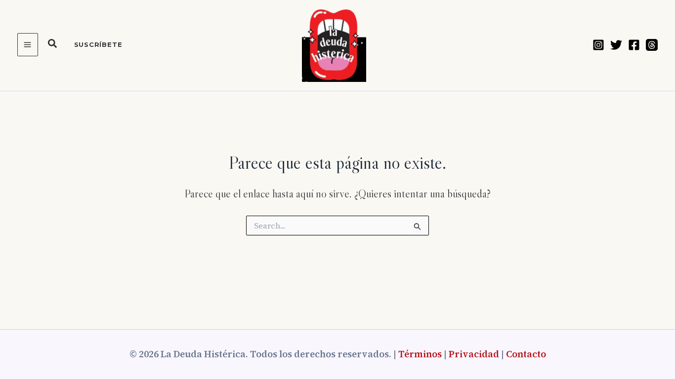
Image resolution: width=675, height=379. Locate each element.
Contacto (526, 354)
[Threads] (652, 45)
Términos (420, 354)
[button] (53, 45)
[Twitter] (616, 45)
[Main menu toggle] (27, 44)
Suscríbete (98, 44)
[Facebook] (634, 45)
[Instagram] (598, 45)
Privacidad (474, 354)
